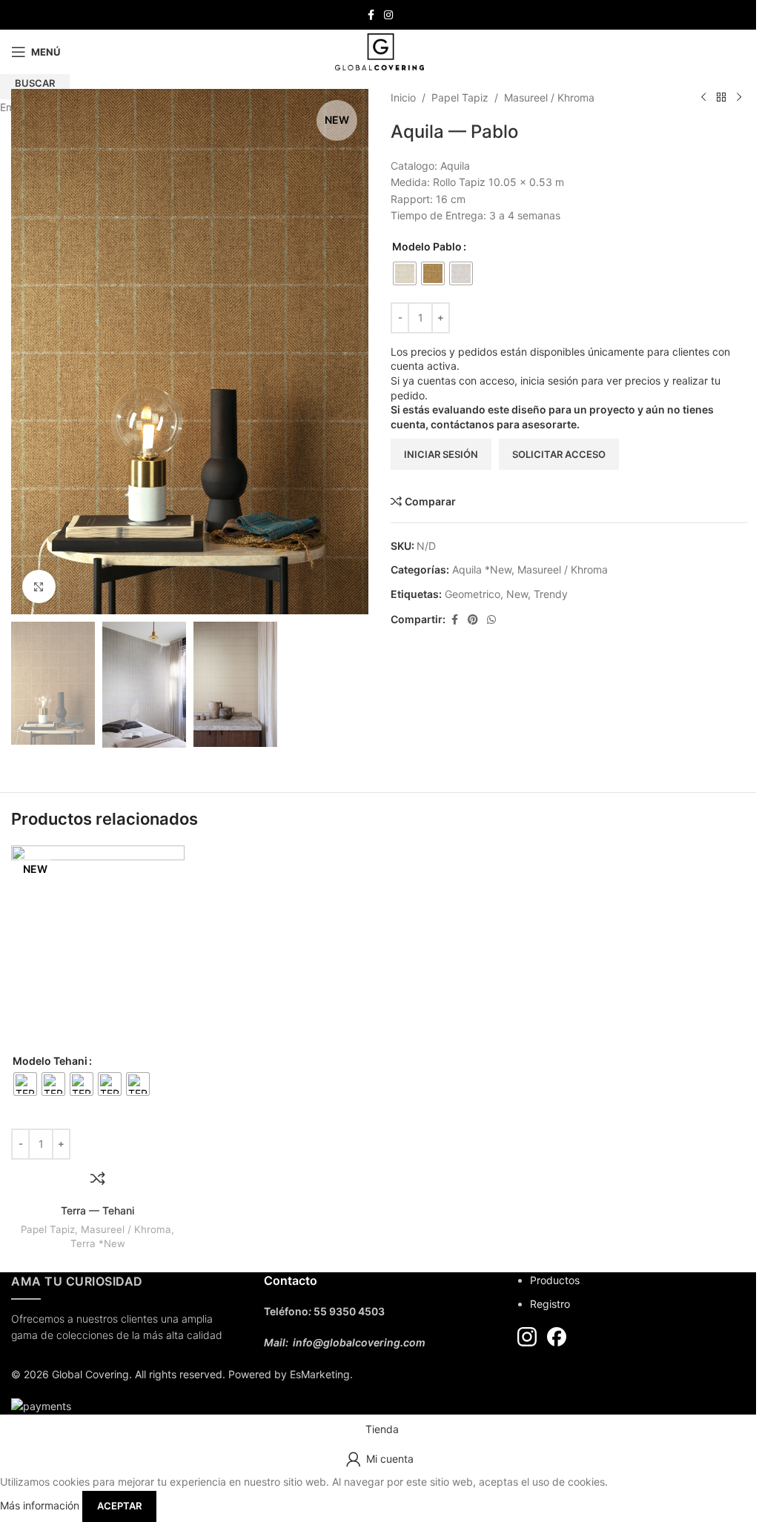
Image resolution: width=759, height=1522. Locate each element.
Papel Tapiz (48, 1229)
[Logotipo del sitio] (379, 50)
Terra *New (97, 1243)
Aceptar (119, 1506)
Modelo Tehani (50, 1060)
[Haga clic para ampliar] (39, 586)
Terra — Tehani (97, 1210)
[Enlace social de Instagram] (388, 15)
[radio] (25, 1084)
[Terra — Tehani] (98, 949)
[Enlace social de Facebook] (371, 15)
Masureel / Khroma (126, 1229)
